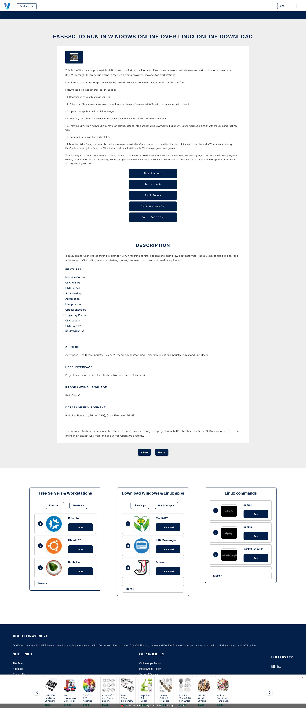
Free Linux (55, 505)
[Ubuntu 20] (54, 546)
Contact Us (19, 674)
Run (80, 527)
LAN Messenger (166, 540)
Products (24, 6)
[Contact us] (279, 666)
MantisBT (162, 518)
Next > (161, 452)
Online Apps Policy (150, 663)
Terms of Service (148, 674)
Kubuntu (73, 518)
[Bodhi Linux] (54, 568)
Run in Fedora (153, 195)
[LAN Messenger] (142, 546)
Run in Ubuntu (153, 184)
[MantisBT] (142, 524)
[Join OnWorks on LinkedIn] (273, 666)
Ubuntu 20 (74, 540)
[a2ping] (230, 532)
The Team (18, 663)
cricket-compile (253, 549)
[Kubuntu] (54, 524)
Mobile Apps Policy (150, 668)
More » (42, 583)
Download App (153, 173)
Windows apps (166, 505)
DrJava (160, 562)
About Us (18, 668)
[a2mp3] (230, 510)
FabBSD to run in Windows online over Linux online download (153, 36)
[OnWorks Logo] (7, 6)
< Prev (144, 452)
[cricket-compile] (230, 554)
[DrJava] (142, 568)
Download (168, 527)
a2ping (248, 527)
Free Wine (78, 505)
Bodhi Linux (75, 562)
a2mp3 (248, 505)
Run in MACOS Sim (153, 217)
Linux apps (140, 505)
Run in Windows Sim (153, 206)
